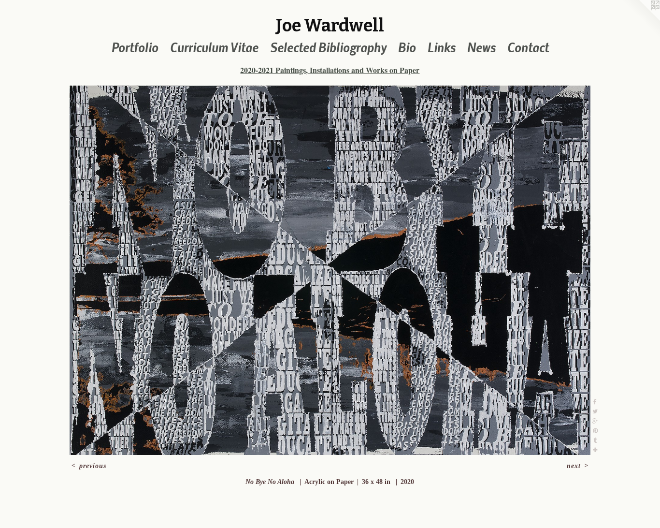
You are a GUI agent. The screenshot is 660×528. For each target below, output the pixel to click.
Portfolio (135, 47)
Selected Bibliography (328, 47)
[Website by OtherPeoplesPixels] (640, 19)
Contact (528, 47)
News (481, 47)
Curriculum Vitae (214, 47)
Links (442, 47)
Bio (407, 47)
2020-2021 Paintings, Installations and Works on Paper (329, 69)
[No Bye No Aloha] (330, 270)
